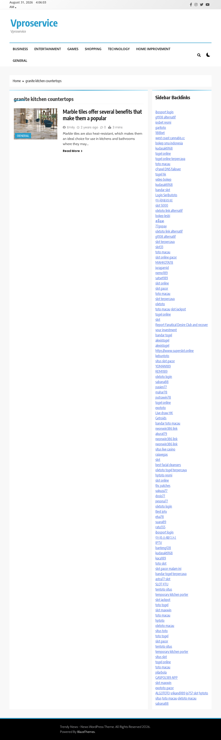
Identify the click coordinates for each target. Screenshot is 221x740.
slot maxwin (163, 610)
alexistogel (162, 340)
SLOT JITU (161, 584)
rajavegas (161, 454)
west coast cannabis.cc (170, 138)
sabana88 (162, 382)
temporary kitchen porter (171, 594)
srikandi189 (177, 693)
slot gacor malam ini (168, 568)
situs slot (161, 657)
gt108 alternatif (165, 117)
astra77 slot (162, 579)
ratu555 (160, 527)
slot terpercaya (165, 242)
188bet (160, 133)
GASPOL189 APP (166, 677)
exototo (160, 408)
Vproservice (34, 23)
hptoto (159, 620)
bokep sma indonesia (169, 143)
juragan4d (162, 267)
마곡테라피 (164, 200)
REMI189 (161, 371)
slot (157, 319)
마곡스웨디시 (165, 537)
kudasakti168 (164, 148)
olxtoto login (163, 376)
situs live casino (165, 449)
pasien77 (161, 387)
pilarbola (161, 672)
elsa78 (159, 517)
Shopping (93, 49)
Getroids (160, 418)
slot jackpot (178, 309)
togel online (163, 153)
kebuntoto (162, 356)
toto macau (162, 164)
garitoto (160, 127)
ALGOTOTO (162, 693)
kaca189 (160, 558)
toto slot (160, 563)
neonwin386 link (166, 428)
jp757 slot (192, 693)
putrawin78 (163, 397)
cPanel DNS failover (168, 169)
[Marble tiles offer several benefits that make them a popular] (35, 123)
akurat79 (161, 434)
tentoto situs (163, 589)
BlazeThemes (86, 732)
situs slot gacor (165, 361)
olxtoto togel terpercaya (171, 470)
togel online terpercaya (170, 159)
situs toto (161, 631)
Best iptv (161, 511)
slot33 (159, 247)
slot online (162, 283)
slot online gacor (166, 257)
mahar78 (161, 392)
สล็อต (159, 221)
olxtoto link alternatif (169, 210)
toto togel (161, 605)
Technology (119, 49)
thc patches (162, 485)
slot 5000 (161, 205)
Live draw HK (164, 413)
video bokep (163, 179)
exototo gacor (164, 688)
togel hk (160, 174)
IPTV (158, 542)
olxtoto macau (164, 625)
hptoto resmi (163, 475)
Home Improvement (153, 49)
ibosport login (164, 112)
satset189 (161, 278)
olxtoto (160, 304)
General (20, 60)
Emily (71, 127)
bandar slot (162, 190)
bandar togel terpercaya (170, 574)
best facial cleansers (168, 465)
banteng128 (163, 548)
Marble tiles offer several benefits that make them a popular (102, 114)
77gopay (161, 226)
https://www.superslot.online (174, 350)
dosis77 (160, 496)
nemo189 (161, 273)
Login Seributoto (166, 195)
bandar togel (163, 335)
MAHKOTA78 (164, 262)
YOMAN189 (163, 366)
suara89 (160, 522)
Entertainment (47, 49)
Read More (71, 151)
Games (72, 49)
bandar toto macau (167, 423)
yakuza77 (161, 491)
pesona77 (161, 501)
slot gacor (161, 288)
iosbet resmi (163, 122)
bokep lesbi (162, 216)
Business (20, 49)
